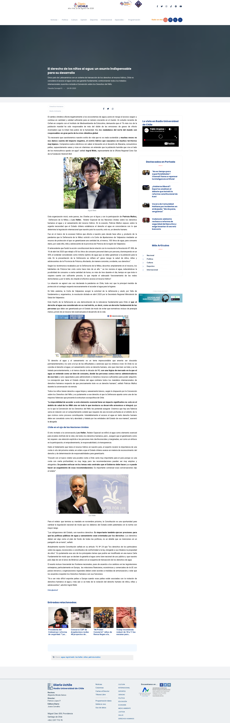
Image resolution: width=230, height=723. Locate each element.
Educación (122, 701)
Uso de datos (101, 708)
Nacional (150, 255)
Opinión (83, 20)
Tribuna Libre (101, 694)
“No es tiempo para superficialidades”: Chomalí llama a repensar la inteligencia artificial (165, 175)
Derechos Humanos (56, 106)
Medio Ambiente (55, 111)
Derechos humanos (126, 719)
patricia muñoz (95, 657)
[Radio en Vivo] (165, 20)
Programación (134, 20)
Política (65, 20)
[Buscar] (175, 20)
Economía (122, 705)
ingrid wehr (70, 657)
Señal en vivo (101, 704)
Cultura (74, 20)
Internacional (106, 20)
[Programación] (170, 20)
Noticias (54, 20)
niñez (85, 657)
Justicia (121, 712)
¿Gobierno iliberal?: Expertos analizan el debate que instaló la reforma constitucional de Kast (165, 191)
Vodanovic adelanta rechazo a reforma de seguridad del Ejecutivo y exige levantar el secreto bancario (164, 224)
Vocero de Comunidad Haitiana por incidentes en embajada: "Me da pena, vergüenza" (164, 208)
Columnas (100, 688)
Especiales (119, 20)
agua (63, 657)
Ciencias (121, 695)
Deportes (94, 20)
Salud (120, 715)
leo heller (79, 657)
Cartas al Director (102, 691)
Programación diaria (103, 701)
